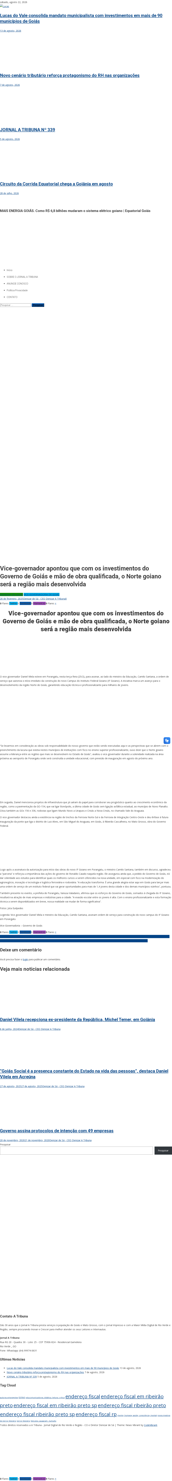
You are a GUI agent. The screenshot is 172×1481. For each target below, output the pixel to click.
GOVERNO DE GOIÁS (11, 594)
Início (9, 270)
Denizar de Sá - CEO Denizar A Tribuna (44, 598)
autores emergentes (9, 1397)
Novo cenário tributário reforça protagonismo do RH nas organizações (70, 75)
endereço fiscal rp (96, 1414)
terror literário (23, 1421)
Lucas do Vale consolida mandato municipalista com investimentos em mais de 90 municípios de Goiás (63, 1368)
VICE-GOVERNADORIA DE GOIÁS (41, 594)
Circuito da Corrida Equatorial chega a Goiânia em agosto (56, 183)
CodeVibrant (150, 1425)
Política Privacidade (17, 290)
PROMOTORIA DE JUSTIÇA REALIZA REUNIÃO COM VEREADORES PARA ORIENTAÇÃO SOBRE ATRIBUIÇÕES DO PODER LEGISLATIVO (74, 940)
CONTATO (12, 297)
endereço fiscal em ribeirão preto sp (55, 1405)
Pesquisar (5, 1144)
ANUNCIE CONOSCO (17, 283)
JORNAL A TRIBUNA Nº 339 (27, 129)
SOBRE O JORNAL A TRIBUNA (22, 277)
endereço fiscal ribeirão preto (132, 1405)
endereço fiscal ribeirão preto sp (37, 1414)
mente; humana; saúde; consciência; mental (137, 1415)
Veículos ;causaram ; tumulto (43, 1421)
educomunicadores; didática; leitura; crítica (45, 1397)
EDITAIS (22, 1397)
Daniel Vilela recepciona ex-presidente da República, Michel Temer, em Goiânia (77, 1019)
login (25, 959)
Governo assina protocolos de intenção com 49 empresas (57, 1130)
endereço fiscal (82, 1396)
